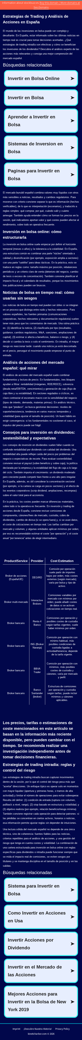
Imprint (16, 1028)
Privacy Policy (62, 1028)
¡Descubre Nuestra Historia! (38, 1028)
